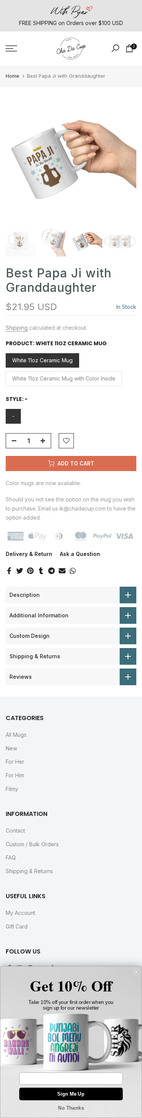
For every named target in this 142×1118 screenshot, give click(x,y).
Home (12, 76)
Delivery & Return (29, 554)
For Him (15, 775)
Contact (15, 830)
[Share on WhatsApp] (72, 570)
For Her (15, 761)
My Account (20, 913)
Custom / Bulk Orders (32, 844)
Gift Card (17, 926)
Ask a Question (80, 554)
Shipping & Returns (29, 871)
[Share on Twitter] (19, 570)
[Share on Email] (62, 570)
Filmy (12, 789)
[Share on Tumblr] (40, 570)
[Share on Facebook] (9, 570)
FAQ (11, 857)
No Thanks (71, 1108)
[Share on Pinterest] (30, 570)
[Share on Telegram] (51, 570)
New (11, 748)
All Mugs (16, 734)
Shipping (17, 327)
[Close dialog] (136, 972)
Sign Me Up (71, 1093)
